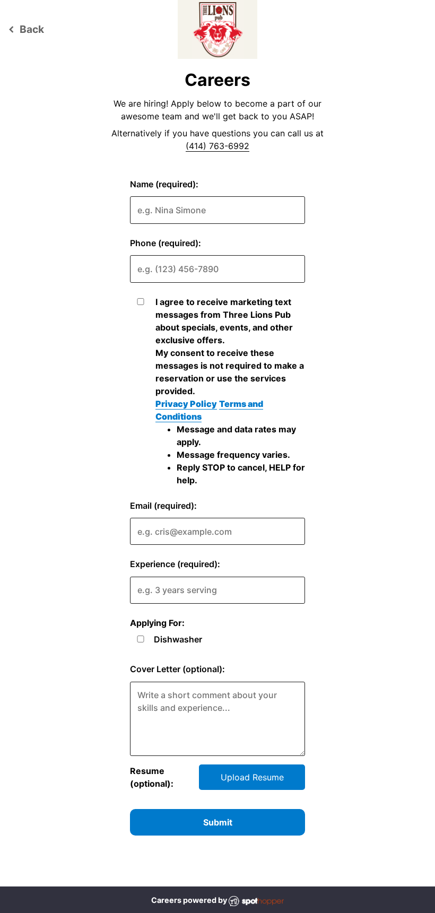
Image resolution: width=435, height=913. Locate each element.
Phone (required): (165, 243)
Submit (217, 822)
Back (24, 29)
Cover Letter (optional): (177, 669)
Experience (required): (175, 564)
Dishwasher (178, 639)
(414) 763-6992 (217, 146)
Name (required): (164, 184)
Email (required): (163, 505)
